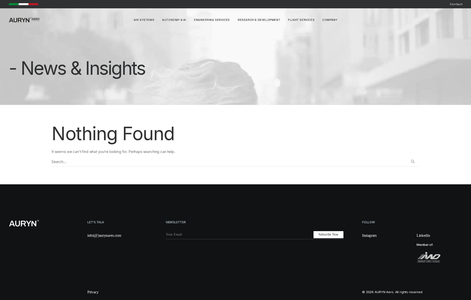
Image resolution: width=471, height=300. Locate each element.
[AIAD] (429, 257)
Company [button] (329, 20)
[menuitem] (456, 4)
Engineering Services (212, 20)
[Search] (235, 162)
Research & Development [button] (259, 20)
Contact (456, 4)
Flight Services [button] (301, 20)
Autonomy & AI (174, 20)
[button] (412, 161)
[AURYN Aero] (24, 20)
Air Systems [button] (144, 20)
